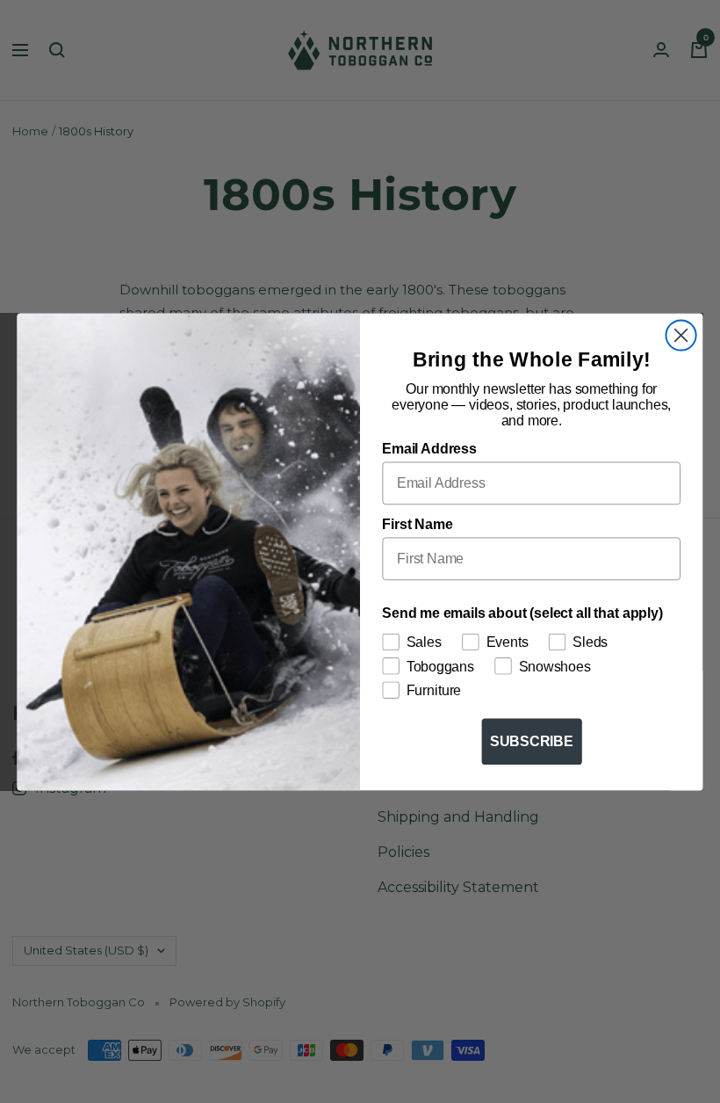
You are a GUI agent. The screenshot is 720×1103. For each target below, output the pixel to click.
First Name (417, 523)
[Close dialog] (681, 335)
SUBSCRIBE (531, 740)
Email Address (429, 448)
